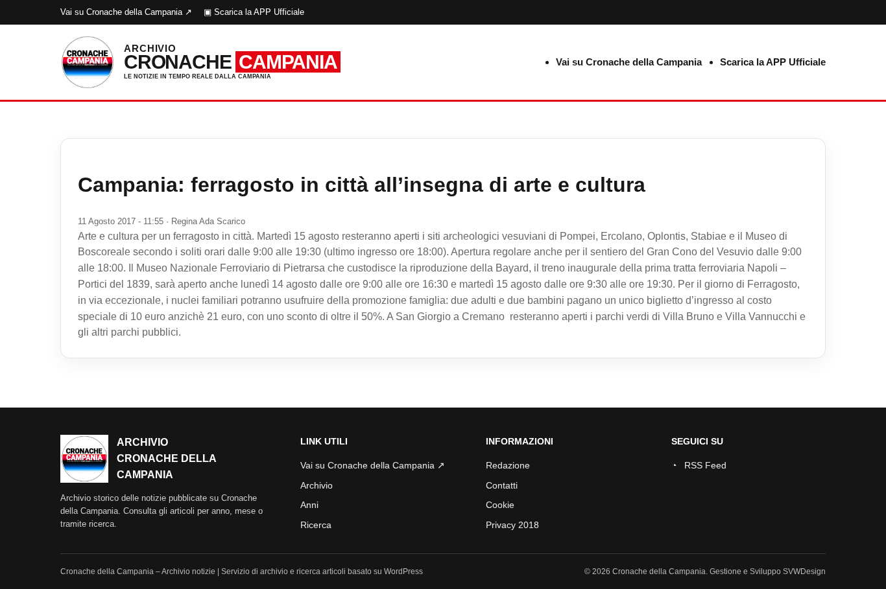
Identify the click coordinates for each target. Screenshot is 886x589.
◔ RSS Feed (698, 465)
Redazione (508, 465)
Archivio (316, 485)
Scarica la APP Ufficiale (773, 61)
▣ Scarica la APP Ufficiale (254, 12)
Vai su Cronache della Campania (629, 61)
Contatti (502, 485)
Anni (309, 505)
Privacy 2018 (512, 525)
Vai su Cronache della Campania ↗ (126, 12)
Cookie (500, 505)
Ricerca (315, 525)
